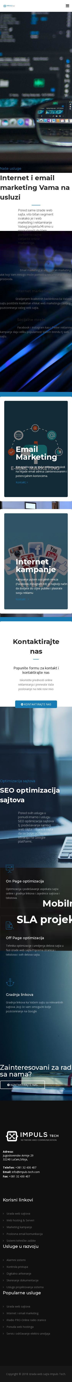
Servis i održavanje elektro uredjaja (28, 1333)
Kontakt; (21, 482)
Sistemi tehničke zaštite (21, 1240)
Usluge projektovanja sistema (25, 1287)
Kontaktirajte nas (37, 704)
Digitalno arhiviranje (18, 1273)
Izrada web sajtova (18, 1213)
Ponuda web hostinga (20, 1327)
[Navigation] (67, 6)
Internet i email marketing (22, 1313)
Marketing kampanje (19, 1227)
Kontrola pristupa (17, 1267)
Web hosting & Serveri (20, 1220)
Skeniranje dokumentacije (22, 1280)
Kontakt (22, 599)
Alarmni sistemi (16, 1260)
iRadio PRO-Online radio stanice (26, 1320)
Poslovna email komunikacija (24, 1234)
